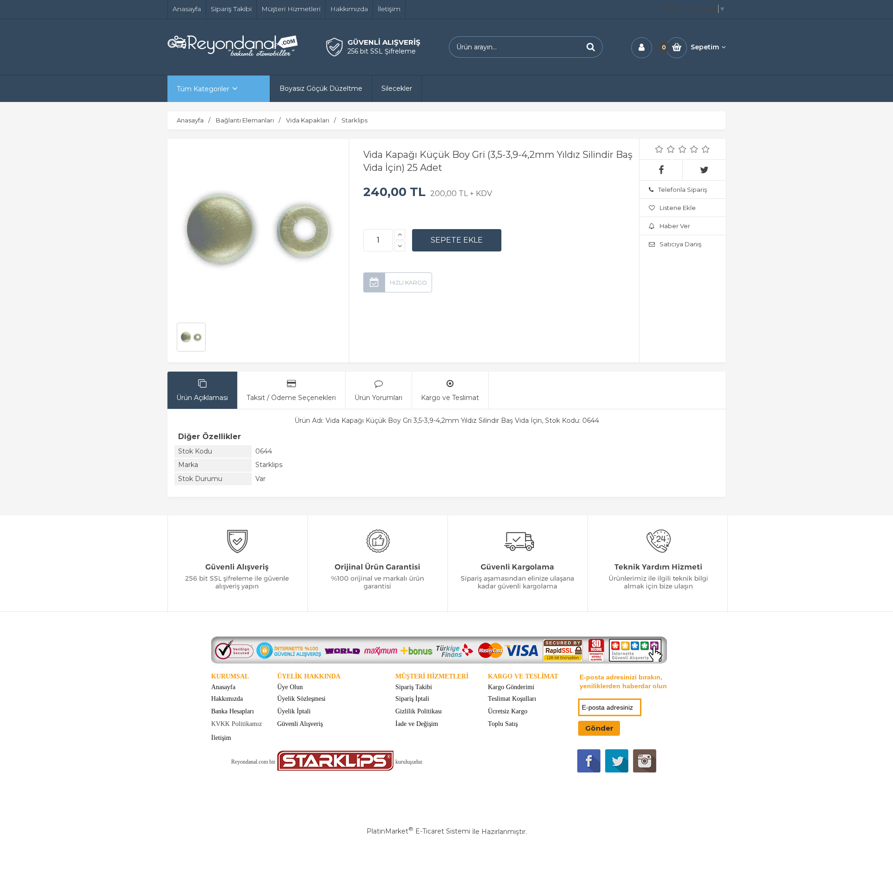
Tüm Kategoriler (203, 89)
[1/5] (659, 149)
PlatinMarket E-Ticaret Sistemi (418, 831)
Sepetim (705, 47)
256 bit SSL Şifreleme (381, 51)
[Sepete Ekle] (456, 240)
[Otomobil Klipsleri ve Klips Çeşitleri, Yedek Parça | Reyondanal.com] (232, 53)
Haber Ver (675, 226)
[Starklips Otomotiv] (335, 768)
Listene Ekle (678, 207)
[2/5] (665, 149)
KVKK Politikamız (236, 723)
